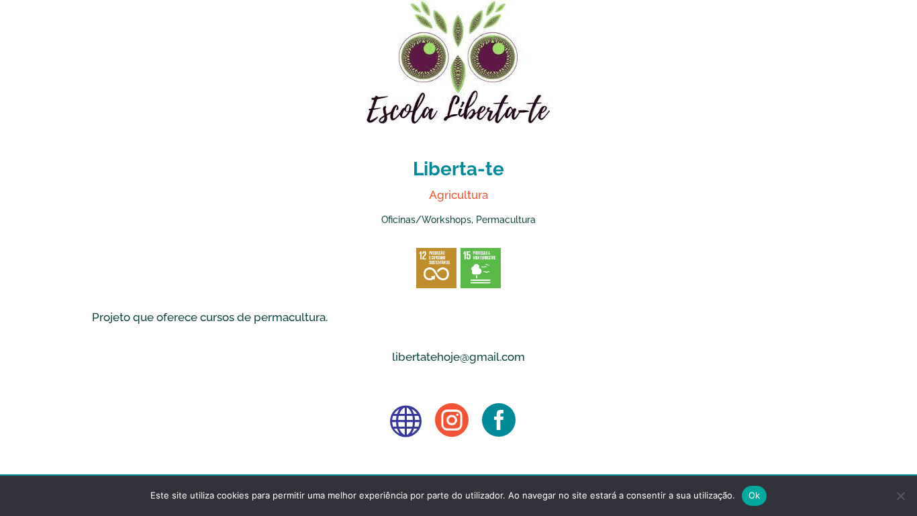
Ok (755, 495)
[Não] (900, 496)
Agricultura (458, 195)
